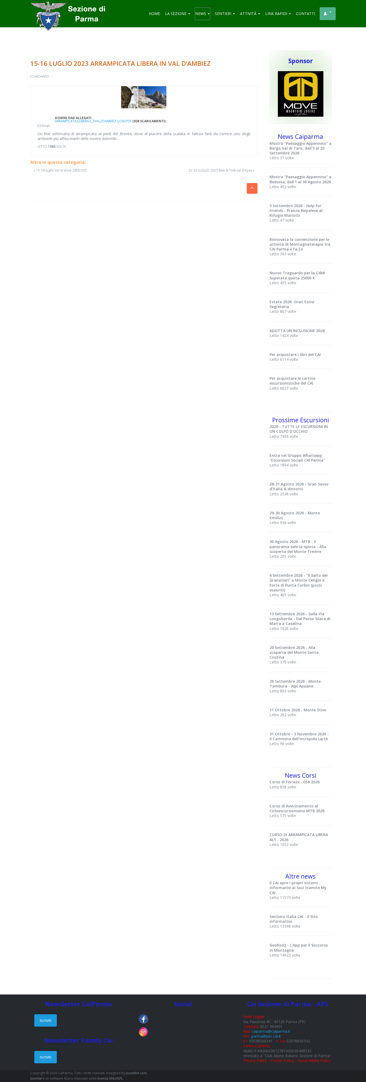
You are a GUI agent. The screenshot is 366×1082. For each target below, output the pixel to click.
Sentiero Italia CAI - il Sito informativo (294, 919)
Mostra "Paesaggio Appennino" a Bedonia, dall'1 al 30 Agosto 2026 (300, 179)
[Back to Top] (352, 1060)
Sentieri (223, 13)
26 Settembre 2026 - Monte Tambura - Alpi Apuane (295, 684)
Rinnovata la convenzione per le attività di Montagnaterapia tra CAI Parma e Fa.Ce (300, 244)
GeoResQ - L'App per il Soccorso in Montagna (299, 947)
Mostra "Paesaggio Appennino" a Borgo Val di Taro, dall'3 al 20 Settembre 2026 (300, 148)
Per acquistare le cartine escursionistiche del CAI (292, 381)
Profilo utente (328, 13)
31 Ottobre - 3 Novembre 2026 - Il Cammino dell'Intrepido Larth (299, 736)
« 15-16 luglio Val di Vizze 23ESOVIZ (60, 170)
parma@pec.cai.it (266, 1036)
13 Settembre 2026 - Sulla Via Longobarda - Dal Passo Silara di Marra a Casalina (300, 618)
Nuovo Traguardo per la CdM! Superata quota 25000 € (297, 275)
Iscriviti (45, 1020)
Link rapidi (276, 13)
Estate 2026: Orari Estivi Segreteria (292, 304)
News (201, 13)
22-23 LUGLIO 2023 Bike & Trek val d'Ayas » (221, 170)
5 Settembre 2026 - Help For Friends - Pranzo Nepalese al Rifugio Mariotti (296, 210)
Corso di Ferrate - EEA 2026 (295, 781)
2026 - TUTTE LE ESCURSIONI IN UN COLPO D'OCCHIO (299, 429)
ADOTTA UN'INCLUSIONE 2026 (297, 330)
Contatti (305, 13)
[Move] (300, 93)
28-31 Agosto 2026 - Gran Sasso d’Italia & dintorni (299, 486)
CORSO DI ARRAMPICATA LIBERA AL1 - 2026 (299, 837)
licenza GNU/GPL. (111, 1078)
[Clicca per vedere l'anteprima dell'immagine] (144, 97)
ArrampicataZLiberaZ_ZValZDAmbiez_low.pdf (93, 121)
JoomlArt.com (136, 1073)
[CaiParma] (70, 8)
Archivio (41, 76)
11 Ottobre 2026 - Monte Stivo (298, 709)
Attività (248, 13)
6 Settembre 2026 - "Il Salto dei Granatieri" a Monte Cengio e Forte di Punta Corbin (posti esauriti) (299, 583)
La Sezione (176, 13)
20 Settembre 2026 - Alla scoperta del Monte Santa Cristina (294, 652)
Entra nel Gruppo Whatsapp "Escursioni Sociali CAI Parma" (297, 458)
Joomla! (36, 1078)
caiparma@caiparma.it (271, 1031)
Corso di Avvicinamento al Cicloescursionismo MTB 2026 (297, 808)
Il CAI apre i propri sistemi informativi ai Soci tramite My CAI (298, 887)
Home (154, 13)
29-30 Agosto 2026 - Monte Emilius (295, 515)
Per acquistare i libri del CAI (295, 354)
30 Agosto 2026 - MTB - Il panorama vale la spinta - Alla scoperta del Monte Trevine (298, 546)
